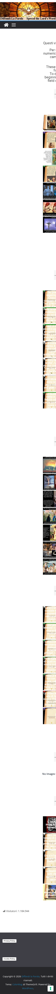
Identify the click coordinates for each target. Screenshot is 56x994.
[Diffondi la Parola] (6, 25)
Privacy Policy (9, 941)
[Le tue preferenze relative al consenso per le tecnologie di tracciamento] (51, 988)
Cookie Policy (9, 959)
